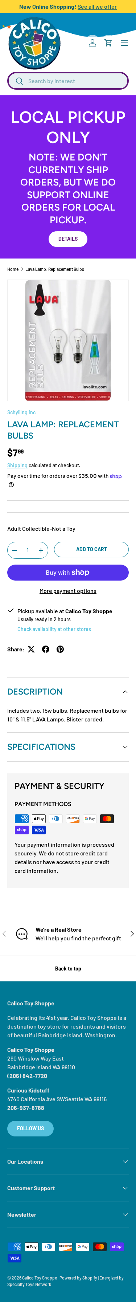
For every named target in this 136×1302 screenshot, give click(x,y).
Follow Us (30, 1128)
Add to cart (91, 549)
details (68, 239)
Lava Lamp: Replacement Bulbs (54, 269)
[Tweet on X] (31, 649)
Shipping (17, 465)
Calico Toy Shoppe (40, 1277)
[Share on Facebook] (45, 649)
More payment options (68, 590)
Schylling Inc (21, 412)
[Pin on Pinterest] (60, 649)
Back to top (68, 968)
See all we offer (97, 6)
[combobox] (68, 80)
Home (12, 269)
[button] (108, 43)
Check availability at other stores (54, 629)
